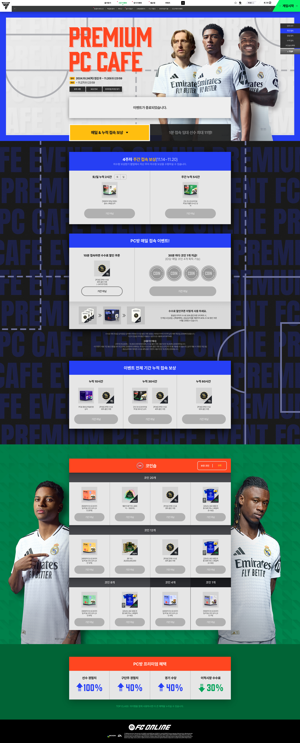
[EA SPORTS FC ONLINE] (6, 6)
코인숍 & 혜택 (290, 45)
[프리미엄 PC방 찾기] (112, 89)
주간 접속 (290, 31)
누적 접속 (290, 40)
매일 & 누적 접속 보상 (107, 132)
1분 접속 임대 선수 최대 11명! (190, 132)
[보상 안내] (94, 89)
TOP (291, 51)
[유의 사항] (77, 89)
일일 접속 (290, 36)
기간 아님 (110, 213)
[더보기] (183, 3)
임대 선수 (290, 26)
